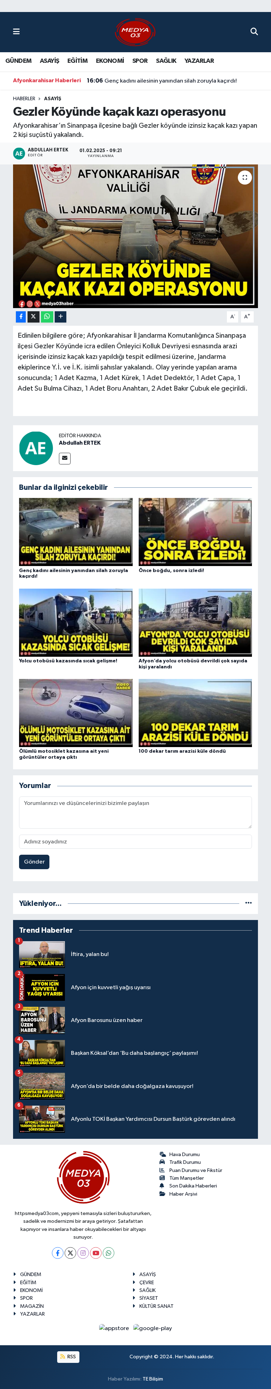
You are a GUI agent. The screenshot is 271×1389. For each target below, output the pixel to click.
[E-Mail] (65, 458)
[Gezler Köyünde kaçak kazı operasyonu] (135, 236)
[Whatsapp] (108, 1253)
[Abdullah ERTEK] (36, 448)
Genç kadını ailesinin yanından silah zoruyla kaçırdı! (162, 81)
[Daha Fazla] (60, 317)
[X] (70, 1253)
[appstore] (115, 1328)
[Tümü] (248, 904)
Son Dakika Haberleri (193, 1186)
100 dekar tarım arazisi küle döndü (182, 751)
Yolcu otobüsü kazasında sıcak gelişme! (68, 661)
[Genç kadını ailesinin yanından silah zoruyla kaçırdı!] (76, 532)
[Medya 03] (135, 32)
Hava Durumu (184, 1154)
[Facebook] (58, 1253)
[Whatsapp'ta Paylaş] (47, 317)
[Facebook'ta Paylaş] (21, 317)
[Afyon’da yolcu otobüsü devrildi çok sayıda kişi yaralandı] (195, 622)
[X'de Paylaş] (34, 317)
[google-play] (153, 1328)
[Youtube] (96, 1253)
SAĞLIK (166, 61)
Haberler (24, 98)
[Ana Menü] (16, 32)
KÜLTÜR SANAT (156, 1306)
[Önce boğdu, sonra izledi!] (195, 532)
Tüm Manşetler (186, 1178)
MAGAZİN (32, 1306)
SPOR (140, 61)
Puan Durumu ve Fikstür (195, 1170)
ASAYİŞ (49, 61)
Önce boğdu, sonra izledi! (171, 570)
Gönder (34, 862)
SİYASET (148, 1298)
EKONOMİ (110, 61)
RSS (71, 1356)
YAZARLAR (199, 61)
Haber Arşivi (183, 1194)
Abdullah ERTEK (80, 443)
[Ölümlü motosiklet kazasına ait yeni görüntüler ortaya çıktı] (76, 713)
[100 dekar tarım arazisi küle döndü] (195, 713)
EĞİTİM (77, 61)
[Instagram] (83, 1253)
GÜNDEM (18, 61)
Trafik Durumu (185, 1162)
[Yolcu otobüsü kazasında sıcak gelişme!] (76, 622)
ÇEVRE (146, 1282)
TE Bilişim (153, 1379)
